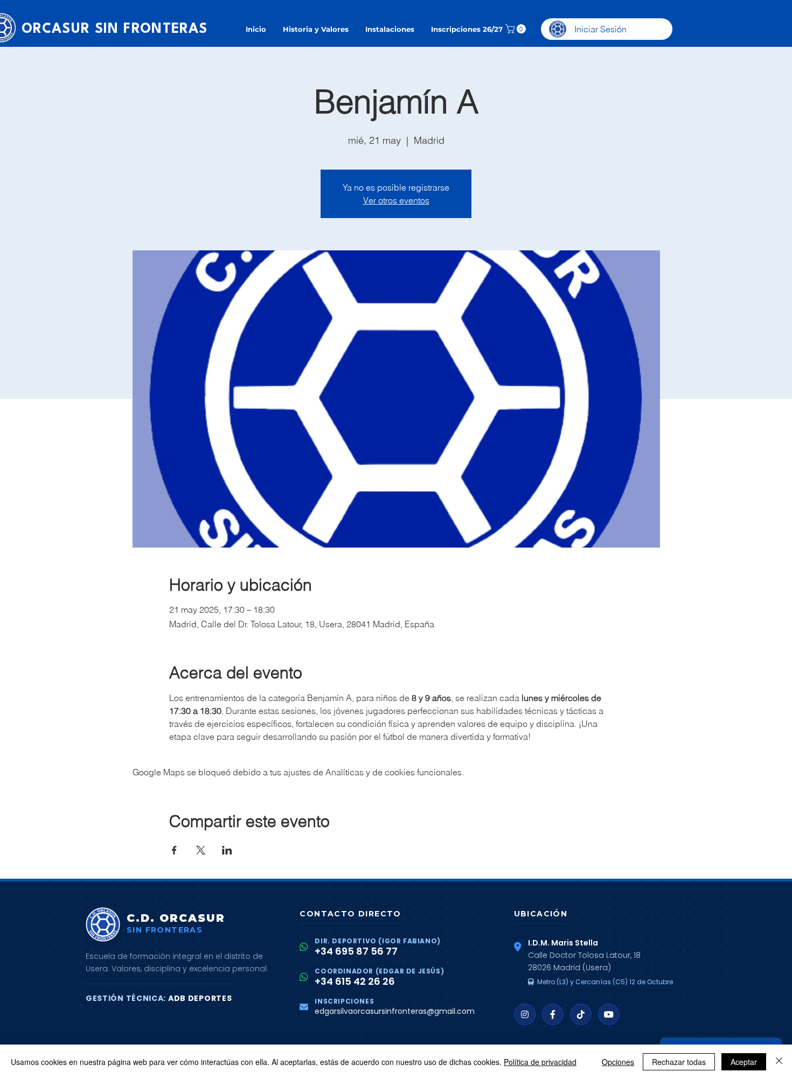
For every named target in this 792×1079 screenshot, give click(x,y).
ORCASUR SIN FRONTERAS (114, 29)
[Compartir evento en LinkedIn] (227, 850)
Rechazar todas (679, 1061)
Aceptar (744, 1061)
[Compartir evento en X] (201, 850)
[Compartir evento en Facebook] (174, 850)
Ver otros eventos (396, 200)
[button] (516, 28)
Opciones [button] (618, 1061)
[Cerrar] (779, 1061)
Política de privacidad (540, 1061)
